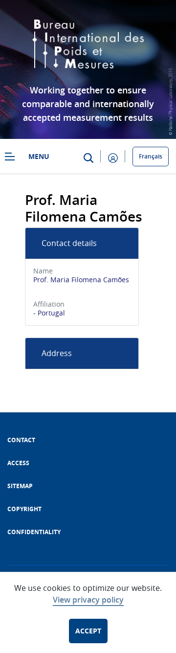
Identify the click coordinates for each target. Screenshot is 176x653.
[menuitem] (21, 440)
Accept (88, 630)
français (150, 156)
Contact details (69, 243)
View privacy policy (88, 599)
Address (57, 353)
